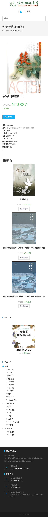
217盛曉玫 (9, 419)
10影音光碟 (10, 397)
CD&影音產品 (9, 403)
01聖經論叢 (14, 128)
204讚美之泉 (10, 410)
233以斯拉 (9, 425)
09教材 (8, 394)
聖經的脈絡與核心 (23, 349)
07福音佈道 (10, 388)
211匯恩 (8, 416)
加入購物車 (8, 117)
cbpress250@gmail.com (20, 468)
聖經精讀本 (24, 199)
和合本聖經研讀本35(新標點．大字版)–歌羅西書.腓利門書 (24, 248)
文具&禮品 (8, 428)
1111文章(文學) (11, 400)
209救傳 (8, 413)
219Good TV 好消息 (12, 422)
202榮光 (8, 407)
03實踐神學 (10, 376)
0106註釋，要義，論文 (26, 128)
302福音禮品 (10, 435)
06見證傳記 (10, 385)
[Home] (3, 31)
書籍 (7, 128)
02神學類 (9, 373)
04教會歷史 (10, 379)
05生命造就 (10, 382)
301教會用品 (10, 432)
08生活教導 (10, 391)
